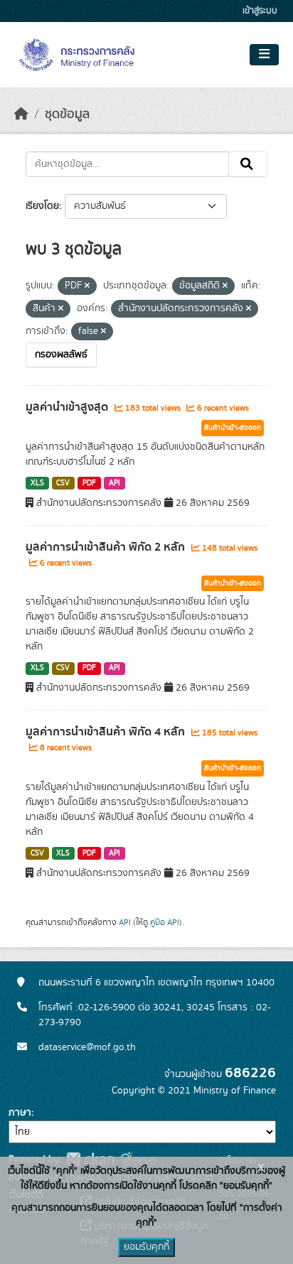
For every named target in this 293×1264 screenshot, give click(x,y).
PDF (89, 483)
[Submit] (247, 164)
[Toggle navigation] (264, 54)
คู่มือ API (164, 922)
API (114, 483)
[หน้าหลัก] (21, 114)
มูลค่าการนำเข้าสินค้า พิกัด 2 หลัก (107, 547)
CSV (63, 483)
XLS (37, 483)
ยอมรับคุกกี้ (146, 1247)
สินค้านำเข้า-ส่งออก (232, 428)
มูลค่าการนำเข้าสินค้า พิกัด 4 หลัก (107, 732)
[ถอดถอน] (87, 286)
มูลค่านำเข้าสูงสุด (68, 407)
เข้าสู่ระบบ (260, 11)
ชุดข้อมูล (67, 114)
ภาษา (20, 1113)
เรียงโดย (42, 206)
